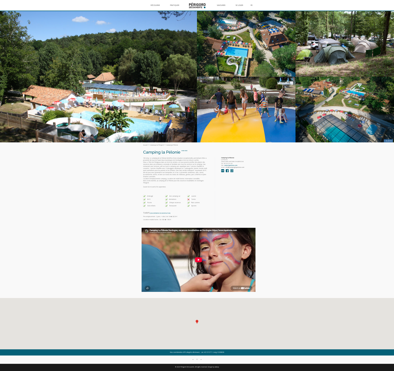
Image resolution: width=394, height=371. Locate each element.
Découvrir (155, 5)
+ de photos (388, 141)
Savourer (221, 5)
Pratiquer (174, 5)
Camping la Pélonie (172, 145)
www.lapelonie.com (230, 165)
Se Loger (239, 5)
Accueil (145, 145)
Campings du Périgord (157, 145)
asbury (217, 367)
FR (251, 5)
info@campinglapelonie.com (234, 167)
